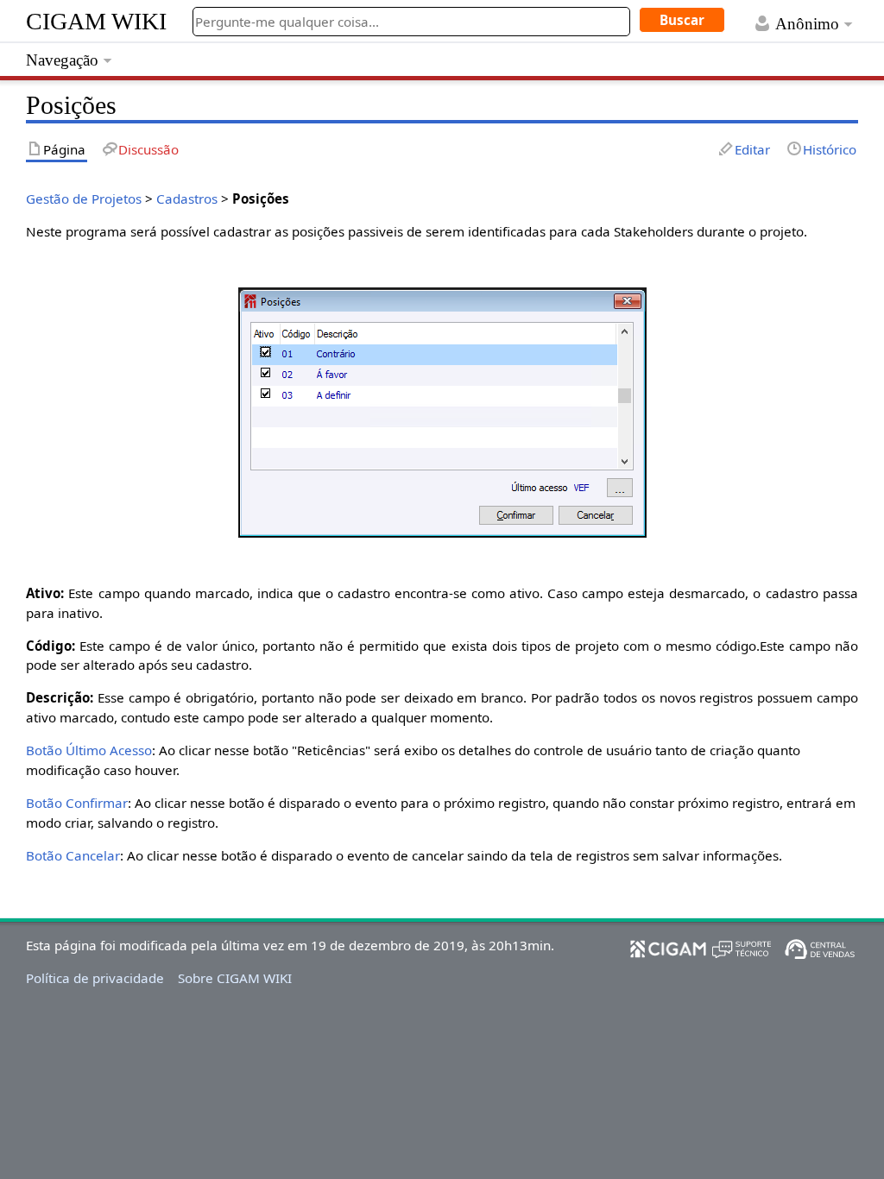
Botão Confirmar (77, 802)
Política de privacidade (95, 978)
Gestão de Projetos (84, 198)
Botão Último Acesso (89, 750)
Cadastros (187, 198)
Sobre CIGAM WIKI (235, 978)
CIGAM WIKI (96, 21)
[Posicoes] (442, 410)
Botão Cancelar (73, 855)
